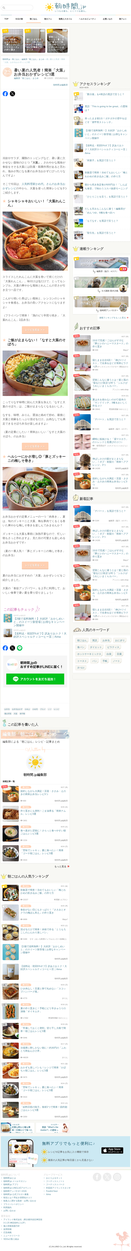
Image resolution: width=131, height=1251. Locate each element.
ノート (116, 661)
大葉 (15, 714)
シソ (49, 709)
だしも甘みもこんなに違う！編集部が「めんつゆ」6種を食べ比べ (105, 210)
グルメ (42, 709)
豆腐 (119, 654)
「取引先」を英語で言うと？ (100, 232)
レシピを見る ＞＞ (35, 329)
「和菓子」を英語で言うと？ (100, 160)
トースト (82, 661)
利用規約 (7, 1207)
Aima (48, 1194)
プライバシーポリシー (13, 1204)
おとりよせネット (54, 1178)
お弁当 (7, 709)
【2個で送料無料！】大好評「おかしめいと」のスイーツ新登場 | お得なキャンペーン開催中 (106, 134)
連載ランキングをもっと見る (112, 318)
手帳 (105, 661)
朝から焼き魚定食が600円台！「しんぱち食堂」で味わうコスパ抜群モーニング (106, 186)
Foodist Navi (52, 1191)
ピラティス (113, 647)
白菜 (109, 654)
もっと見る (60, 866)
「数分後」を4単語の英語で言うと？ (104, 94)
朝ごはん (82, 640)
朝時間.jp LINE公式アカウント (17, 1188)
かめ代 (35, 709)
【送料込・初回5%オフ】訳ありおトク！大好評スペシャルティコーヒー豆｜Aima (106, 149)
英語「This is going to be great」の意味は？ (106, 108)
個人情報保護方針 (11, 1226)
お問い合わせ (9, 1210)
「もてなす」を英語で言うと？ (101, 220)
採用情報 (7, 1229)
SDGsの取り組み (11, 1239)
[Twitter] (12, 95)
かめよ (27, 709)
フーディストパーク (55, 1184)
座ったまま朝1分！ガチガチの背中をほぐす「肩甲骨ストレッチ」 (106, 120)
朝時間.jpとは (9, 1178)
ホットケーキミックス (89, 654)
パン (94, 661)
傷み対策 (7, 714)
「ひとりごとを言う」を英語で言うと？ (106, 196)
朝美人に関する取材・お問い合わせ (19, 1201)
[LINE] (19, 649)
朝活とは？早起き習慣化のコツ (17, 1197)
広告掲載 (7, 1232)
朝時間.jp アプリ (10, 1184)
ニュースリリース (11, 1236)
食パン (80, 647)
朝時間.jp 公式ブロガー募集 (16, 1194)
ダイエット (96, 647)
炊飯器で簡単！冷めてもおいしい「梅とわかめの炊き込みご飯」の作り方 (103, 174)
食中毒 (22, 714)
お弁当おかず (17, 709)
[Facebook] (5, 95)
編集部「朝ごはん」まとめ (26, 78)
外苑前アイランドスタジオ (58, 1188)
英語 (94, 640)
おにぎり (120, 640)
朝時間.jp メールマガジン (15, 1181)
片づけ (80, 667)
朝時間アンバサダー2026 (15, 1191)
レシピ (56, 709)
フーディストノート (55, 1181)
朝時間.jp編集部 (60, 85)
